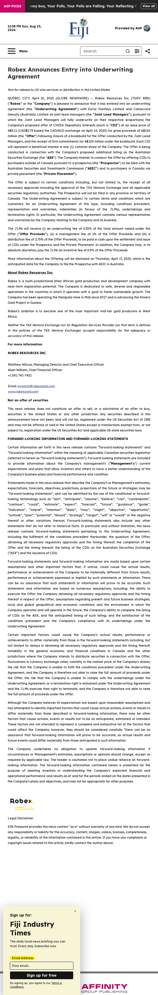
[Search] (127, 51)
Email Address (22, 958)
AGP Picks (12, 6)
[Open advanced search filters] (137, 51)
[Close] (75, 911)
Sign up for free (41, 975)
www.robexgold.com (23, 391)
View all (149, 6)
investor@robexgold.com (36, 386)
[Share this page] (147, 51)
